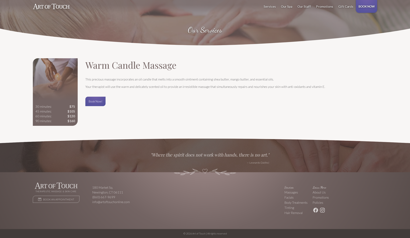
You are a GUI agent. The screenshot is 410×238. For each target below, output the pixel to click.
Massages (291, 192)
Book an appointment (58, 199)
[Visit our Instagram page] (322, 210)
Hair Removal (293, 213)
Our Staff (304, 6)
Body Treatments (296, 202)
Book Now (366, 6)
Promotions (324, 6)
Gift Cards (345, 6)
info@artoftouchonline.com (111, 202)
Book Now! (95, 101)
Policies (318, 202)
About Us (319, 192)
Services (270, 6)
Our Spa (286, 6)
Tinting (289, 208)
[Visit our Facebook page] (316, 210)
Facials (289, 197)
